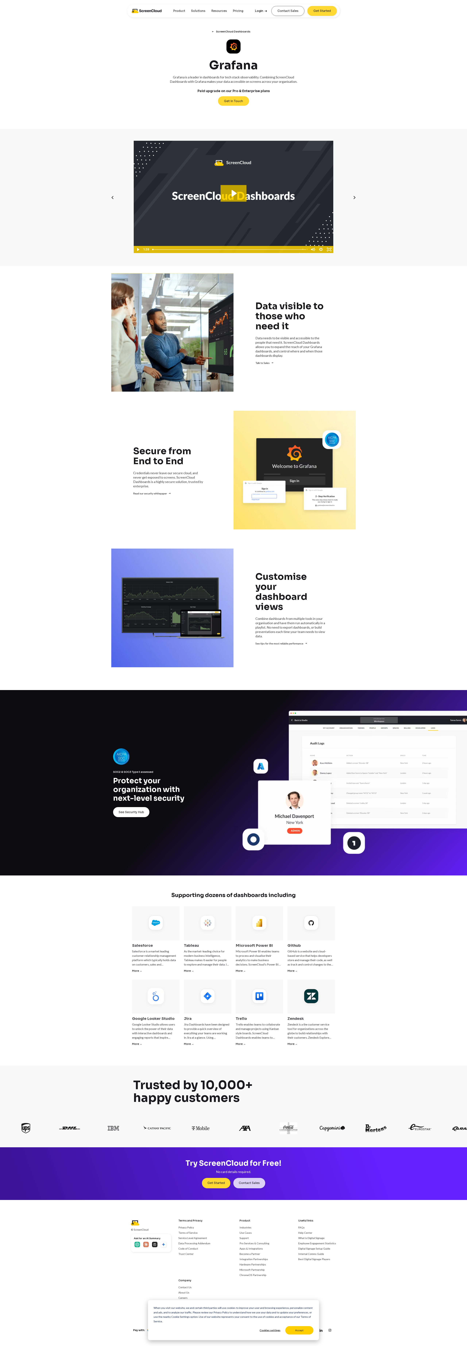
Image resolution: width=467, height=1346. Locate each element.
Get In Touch (233, 101)
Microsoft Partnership (252, 1269)
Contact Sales (287, 11)
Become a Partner (250, 1253)
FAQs (301, 1227)
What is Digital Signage (311, 1238)
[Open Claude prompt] (146, 1244)
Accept (299, 1330)
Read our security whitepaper (150, 493)
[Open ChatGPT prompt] (137, 1244)
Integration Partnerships (254, 1259)
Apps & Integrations (251, 1248)
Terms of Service (188, 1232)
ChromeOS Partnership (253, 1275)
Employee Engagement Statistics (317, 1243)
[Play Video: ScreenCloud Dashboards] (234, 193)
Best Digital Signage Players (314, 1259)
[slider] (229, 249)
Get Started (322, 11)
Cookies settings (270, 1330)
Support (244, 1238)
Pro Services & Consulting (254, 1243)
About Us (183, 1292)
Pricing (238, 11)
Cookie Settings (180, 1316)
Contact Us (185, 1287)
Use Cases (246, 1232)
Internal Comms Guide (311, 1253)
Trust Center (186, 1253)
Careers (183, 1297)
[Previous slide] (112, 197)
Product (179, 11)
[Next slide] (354, 197)
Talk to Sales (262, 362)
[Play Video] (138, 249)
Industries (245, 1227)
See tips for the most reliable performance (279, 643)
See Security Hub (131, 812)
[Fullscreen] (329, 249)
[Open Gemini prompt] (163, 1244)
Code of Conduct (188, 1248)
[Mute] (312, 249)
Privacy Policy (221, 1312)
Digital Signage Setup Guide (314, 1248)
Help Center (305, 1232)
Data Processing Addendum (194, 1243)
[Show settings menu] (321, 249)
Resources (219, 11)
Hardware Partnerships (253, 1264)
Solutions (198, 11)
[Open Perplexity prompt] (155, 1244)
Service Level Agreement (192, 1238)
